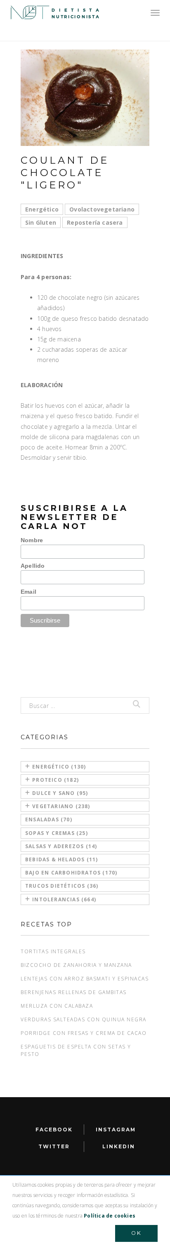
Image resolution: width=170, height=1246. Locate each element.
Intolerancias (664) (64, 899)
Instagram (116, 1129)
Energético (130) (59, 766)
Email (28, 591)
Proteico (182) (55, 779)
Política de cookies (109, 1215)
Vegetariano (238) (61, 806)
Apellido (33, 565)
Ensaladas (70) (48, 819)
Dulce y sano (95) (60, 793)
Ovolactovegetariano (102, 209)
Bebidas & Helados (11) (61, 859)
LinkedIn (118, 1146)
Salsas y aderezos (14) (61, 846)
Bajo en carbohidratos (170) (71, 872)
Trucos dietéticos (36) (61, 885)
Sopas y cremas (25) (56, 833)
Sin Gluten (40, 222)
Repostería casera (95, 222)
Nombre (32, 540)
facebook (54, 1129)
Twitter (54, 1146)
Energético (42, 209)
